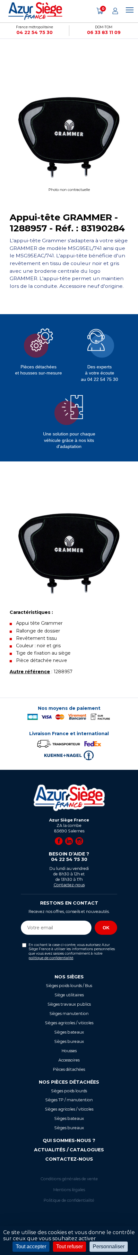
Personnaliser (109, 1246)
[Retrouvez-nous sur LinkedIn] (69, 841)
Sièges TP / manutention (69, 1099)
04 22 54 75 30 (34, 32)
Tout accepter (31, 1246)
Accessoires (69, 1060)
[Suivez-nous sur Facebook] (59, 841)
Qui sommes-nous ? (69, 1140)
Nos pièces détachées (69, 1082)
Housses (69, 1050)
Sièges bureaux (69, 1041)
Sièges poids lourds (69, 1090)
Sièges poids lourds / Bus (69, 985)
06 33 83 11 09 (104, 32)
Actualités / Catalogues (69, 1150)
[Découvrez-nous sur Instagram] (79, 841)
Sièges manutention (69, 1013)
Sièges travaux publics (69, 1004)
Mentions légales (69, 1189)
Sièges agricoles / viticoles (69, 1022)
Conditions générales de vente (69, 1178)
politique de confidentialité (51, 958)
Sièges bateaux (69, 1032)
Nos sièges (69, 977)
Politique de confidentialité (69, 1200)
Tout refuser (69, 1246)
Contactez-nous (69, 884)
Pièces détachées (69, 1069)
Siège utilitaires (69, 995)
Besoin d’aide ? (69, 857)
